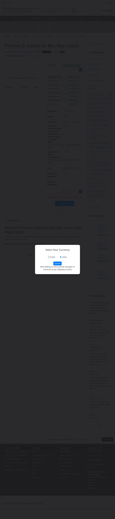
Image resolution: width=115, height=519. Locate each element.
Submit (57, 263)
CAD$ (52, 257)
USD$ (64, 257)
